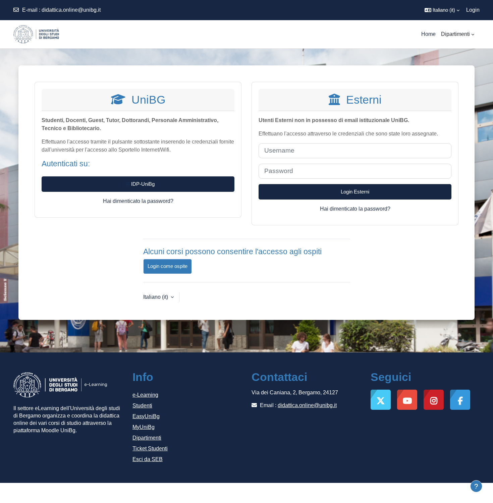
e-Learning (145, 395)
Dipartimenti (146, 438)
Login (473, 10)
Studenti (142, 405)
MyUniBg (143, 427)
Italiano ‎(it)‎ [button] (156, 297)
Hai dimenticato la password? (138, 201)
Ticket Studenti (150, 448)
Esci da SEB (147, 459)
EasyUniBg (146, 416)
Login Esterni (355, 191)
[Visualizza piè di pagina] (476, 486)
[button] (442, 10)
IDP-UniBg (142, 184)
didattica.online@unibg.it (71, 10)
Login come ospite (167, 266)
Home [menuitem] (428, 34)
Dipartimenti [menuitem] (455, 34)
